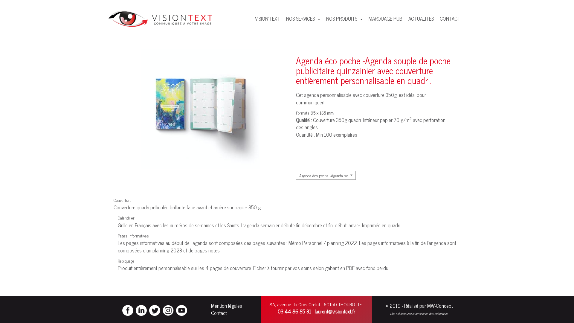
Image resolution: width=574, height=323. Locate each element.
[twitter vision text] (154, 309)
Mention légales (226, 305)
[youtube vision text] (181, 309)
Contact (219, 313)
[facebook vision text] (127, 309)
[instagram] (168, 309)
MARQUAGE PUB (385, 18)
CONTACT (450, 18)
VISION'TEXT (267, 18)
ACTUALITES (421, 18)
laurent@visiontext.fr (335, 311)
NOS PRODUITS (342, 18)
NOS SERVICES (301, 18)
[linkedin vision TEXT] (141, 309)
